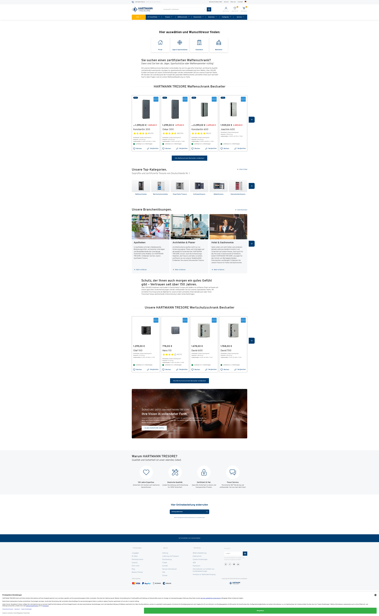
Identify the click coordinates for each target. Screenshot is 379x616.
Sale (137, 17)
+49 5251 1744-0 (140, 2)
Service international (169, 569)
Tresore (167, 17)
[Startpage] (142, 9)
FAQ (163, 572)
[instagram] (225, 564)
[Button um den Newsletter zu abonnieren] (245, 554)
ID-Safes (134, 556)
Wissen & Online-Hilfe (215, 2)
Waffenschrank (182, 17)
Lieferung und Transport (170, 556)
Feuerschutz (197, 17)
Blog (133, 569)
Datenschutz (197, 556)
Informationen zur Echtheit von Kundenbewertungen (203, 570)
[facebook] (229, 564)
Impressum (196, 566)
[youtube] (234, 564)
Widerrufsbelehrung (199, 553)
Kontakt (240, 2)
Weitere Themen (137, 572)
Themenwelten (137, 548)
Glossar (164, 576)
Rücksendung (167, 560)
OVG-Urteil (135, 566)
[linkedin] (238, 564)
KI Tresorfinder (152, 17)
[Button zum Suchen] (209, 9)
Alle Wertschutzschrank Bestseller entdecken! (189, 381)
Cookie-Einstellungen (200, 560)
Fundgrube (225, 17)
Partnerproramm (137, 560)
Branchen (211, 17)
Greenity (135, 563)
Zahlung (165, 553)
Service (226, 2)
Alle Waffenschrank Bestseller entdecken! (189, 158)
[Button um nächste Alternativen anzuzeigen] (252, 120)
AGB (194, 563)
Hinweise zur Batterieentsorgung (204, 575)
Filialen (164, 563)
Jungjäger (135, 553)
